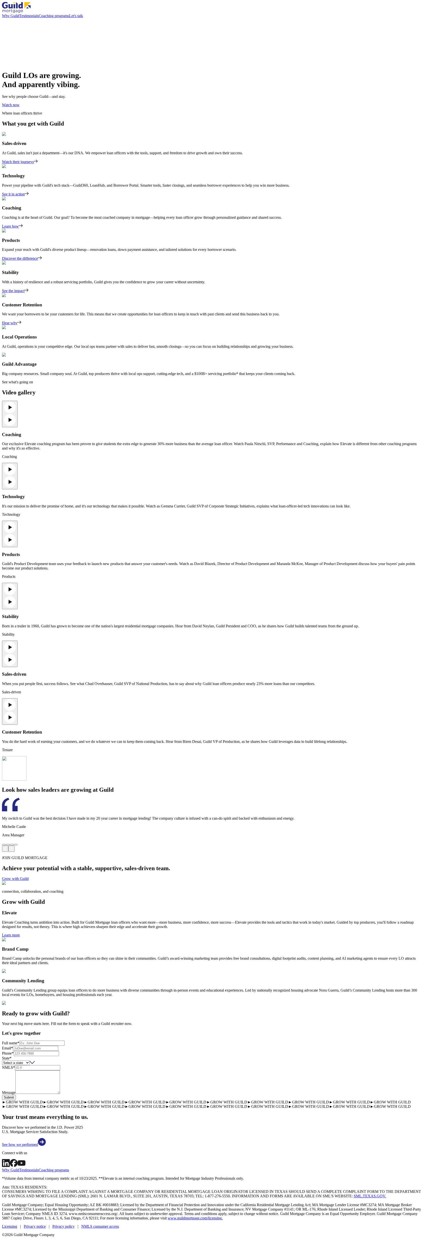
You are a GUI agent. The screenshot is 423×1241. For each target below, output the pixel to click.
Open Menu (211, 620)
